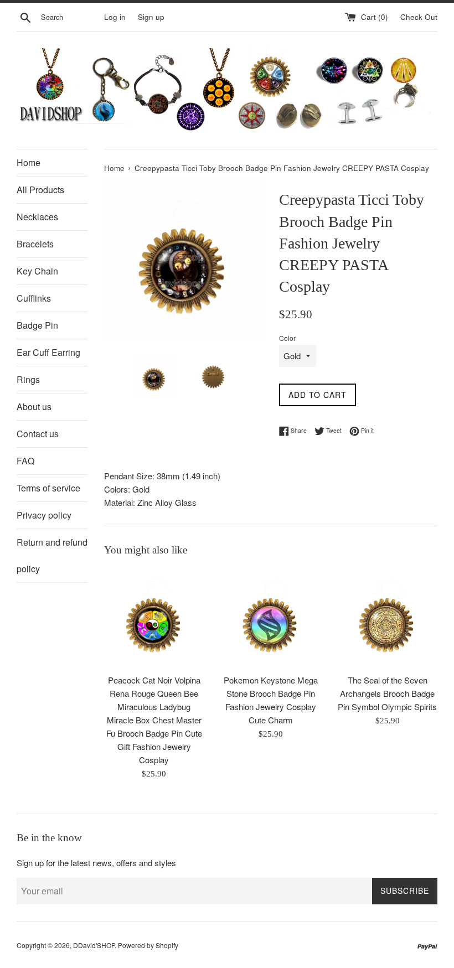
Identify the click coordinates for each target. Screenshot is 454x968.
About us (34, 406)
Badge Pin (37, 325)
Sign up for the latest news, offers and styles (96, 862)
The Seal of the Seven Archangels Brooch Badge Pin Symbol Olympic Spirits (387, 693)
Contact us (38, 433)
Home (28, 162)
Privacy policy (44, 515)
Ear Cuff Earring (48, 352)
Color (287, 338)
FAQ (25, 460)
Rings (28, 379)
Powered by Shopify (148, 945)
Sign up (151, 17)
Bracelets (35, 243)
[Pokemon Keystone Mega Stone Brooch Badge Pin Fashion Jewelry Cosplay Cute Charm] (271, 618)
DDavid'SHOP (94, 945)
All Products (40, 189)
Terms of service (48, 488)
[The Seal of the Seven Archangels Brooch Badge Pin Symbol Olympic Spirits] (387, 618)
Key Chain (37, 271)
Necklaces (37, 216)
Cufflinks (34, 298)
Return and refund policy (52, 555)
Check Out (418, 17)
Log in (115, 17)
